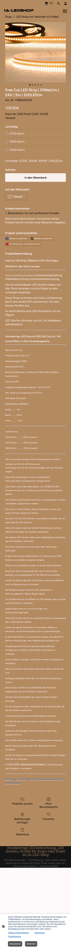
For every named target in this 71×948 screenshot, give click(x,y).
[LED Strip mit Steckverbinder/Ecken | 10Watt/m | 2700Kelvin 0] (35, 52)
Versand (10, 118)
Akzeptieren (15, 944)
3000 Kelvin (17, 141)
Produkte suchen (22, 803)
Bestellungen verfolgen (22, 820)
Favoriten (48, 819)
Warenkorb (22, 834)
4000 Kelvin (17, 149)
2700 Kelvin (17, 133)
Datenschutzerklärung (18, 933)
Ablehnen (31, 944)
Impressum (39, 933)
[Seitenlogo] (18, 10)
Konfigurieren (14, 936)
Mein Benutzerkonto (48, 805)
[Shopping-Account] (65, 3)
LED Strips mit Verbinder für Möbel (37, 16)
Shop (8, 16)
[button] (16, 196)
